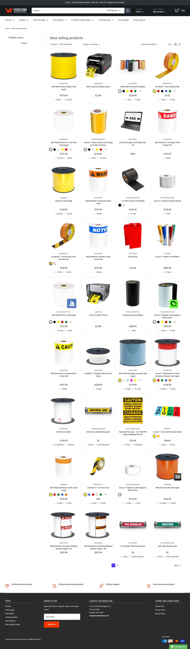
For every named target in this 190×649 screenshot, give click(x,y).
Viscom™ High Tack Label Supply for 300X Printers (132, 489)
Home (7, 28)
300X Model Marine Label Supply (64, 315)
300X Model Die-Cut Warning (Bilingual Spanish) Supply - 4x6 (98, 547)
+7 (71, 149)
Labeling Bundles (11, 617)
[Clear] (58, 149)
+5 (71, 322)
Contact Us (179, 647)
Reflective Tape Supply (63, 201)
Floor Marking (58, 20)
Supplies (22, 20)
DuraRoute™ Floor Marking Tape (167, 87)
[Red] (131, 91)
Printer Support (139, 20)
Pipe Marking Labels (12, 624)
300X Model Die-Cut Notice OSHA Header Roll (98, 258)
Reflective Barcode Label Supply (167, 488)
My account (158, 12)
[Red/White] (54, 263)
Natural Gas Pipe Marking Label (98, 432)
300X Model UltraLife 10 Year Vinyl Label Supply (63, 144)
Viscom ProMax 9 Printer (98, 315)
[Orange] (170, 380)
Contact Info (159, 606)
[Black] (124, 91)
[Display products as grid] (175, 44)
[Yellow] (127, 91)
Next (176, 565)
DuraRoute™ (167, 83)
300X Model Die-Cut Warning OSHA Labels (98, 202)
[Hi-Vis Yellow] (135, 380)
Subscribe (51, 624)
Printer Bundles (39, 20)
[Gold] (120, 380)
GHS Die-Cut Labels (63, 432)
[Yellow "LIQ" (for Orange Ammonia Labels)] (154, 436)
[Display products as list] (179, 44)
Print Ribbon (9, 614)
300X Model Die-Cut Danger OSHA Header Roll (167, 144)
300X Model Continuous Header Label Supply (64, 489)
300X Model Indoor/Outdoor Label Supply (63, 88)
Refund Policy (160, 614)
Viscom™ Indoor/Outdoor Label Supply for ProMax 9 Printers (98, 144)
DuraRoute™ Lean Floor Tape (98, 488)
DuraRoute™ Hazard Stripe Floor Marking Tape (64, 258)
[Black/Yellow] (51, 263)
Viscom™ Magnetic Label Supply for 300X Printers (167, 316)
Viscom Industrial (98, 139)
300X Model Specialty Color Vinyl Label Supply (133, 375)
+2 (140, 91)
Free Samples (123, 20)
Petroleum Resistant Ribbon (133, 315)
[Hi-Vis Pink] (131, 380)
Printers (8, 20)
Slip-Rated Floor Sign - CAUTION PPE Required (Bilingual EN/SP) (133, 433)
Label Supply (9, 610)
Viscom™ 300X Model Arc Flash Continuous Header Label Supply (167, 375)
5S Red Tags (132, 257)
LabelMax (63, 198)
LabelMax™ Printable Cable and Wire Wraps (98, 375)
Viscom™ (167, 253)
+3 (105, 494)
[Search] (127, 10)
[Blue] (166, 91)
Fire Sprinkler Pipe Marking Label (133, 546)
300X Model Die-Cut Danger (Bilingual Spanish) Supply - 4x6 (63, 547)
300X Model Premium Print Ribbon (132, 87)
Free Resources (104, 20)
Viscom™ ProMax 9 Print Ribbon (167, 257)
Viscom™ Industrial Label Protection (167, 201)
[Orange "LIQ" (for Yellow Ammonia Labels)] (158, 436)
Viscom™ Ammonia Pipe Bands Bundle (167, 432)
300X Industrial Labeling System (98, 87)
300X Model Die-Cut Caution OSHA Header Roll (64, 375)
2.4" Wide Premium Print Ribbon (133, 201)
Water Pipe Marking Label (167, 546)
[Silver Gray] (124, 380)
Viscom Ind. (63, 83)
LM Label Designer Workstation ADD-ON (132, 144)
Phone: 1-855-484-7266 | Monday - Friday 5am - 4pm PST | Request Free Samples (95, 2)
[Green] (135, 91)
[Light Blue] (127, 380)
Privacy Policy (160, 610)
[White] (120, 91)
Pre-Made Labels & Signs (81, 20)
